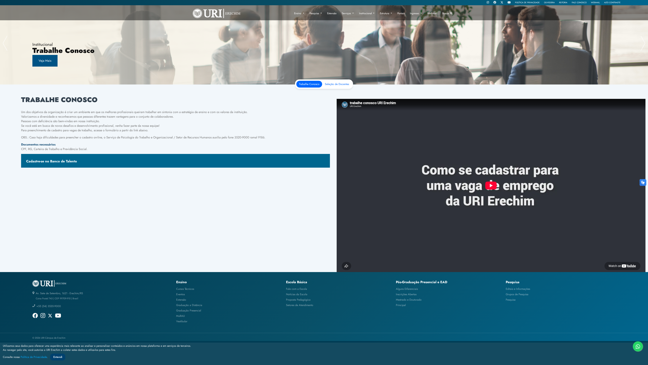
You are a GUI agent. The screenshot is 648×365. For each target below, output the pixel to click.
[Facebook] (494, 2)
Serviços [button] (347, 13)
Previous (5, 43)
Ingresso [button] (415, 13)
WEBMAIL (595, 2)
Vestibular (181, 321)
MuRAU (180, 316)
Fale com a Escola (296, 289)
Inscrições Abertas (406, 294)
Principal (401, 305)
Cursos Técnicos (185, 289)
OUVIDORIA (549, 2)
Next (643, 43)
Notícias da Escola (296, 294)
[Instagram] (488, 2)
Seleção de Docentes (337, 84)
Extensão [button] (331, 13)
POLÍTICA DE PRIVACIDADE (527, 2)
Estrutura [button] (385, 13)
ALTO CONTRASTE (612, 2)
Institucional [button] (366, 13)
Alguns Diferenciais (407, 289)
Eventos (180, 294)
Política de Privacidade (34, 357)
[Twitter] (502, 2)
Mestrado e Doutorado (409, 300)
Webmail (432, 13)
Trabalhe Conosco (309, 84)
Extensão (181, 300)
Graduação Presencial (188, 310)
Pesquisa (511, 300)
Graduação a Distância (189, 305)
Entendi (57, 357)
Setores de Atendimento (299, 305)
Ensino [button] (298, 13)
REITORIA (563, 2)
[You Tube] (509, 2)
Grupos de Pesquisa (517, 294)
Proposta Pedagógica (298, 300)
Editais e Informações (518, 289)
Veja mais (45, 60)
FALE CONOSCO (579, 2)
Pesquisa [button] (314, 13)
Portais (400, 13)
